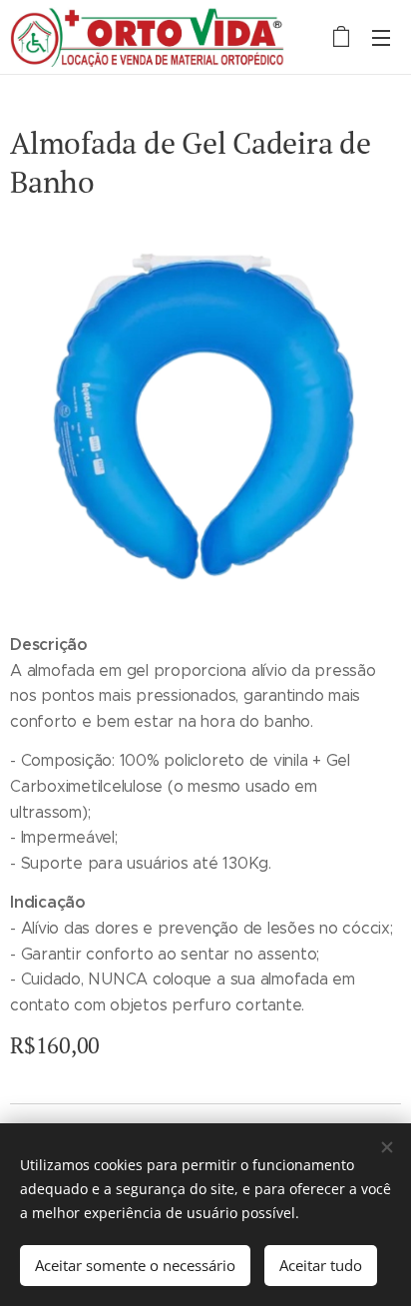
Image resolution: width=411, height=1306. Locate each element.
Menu (381, 37)
